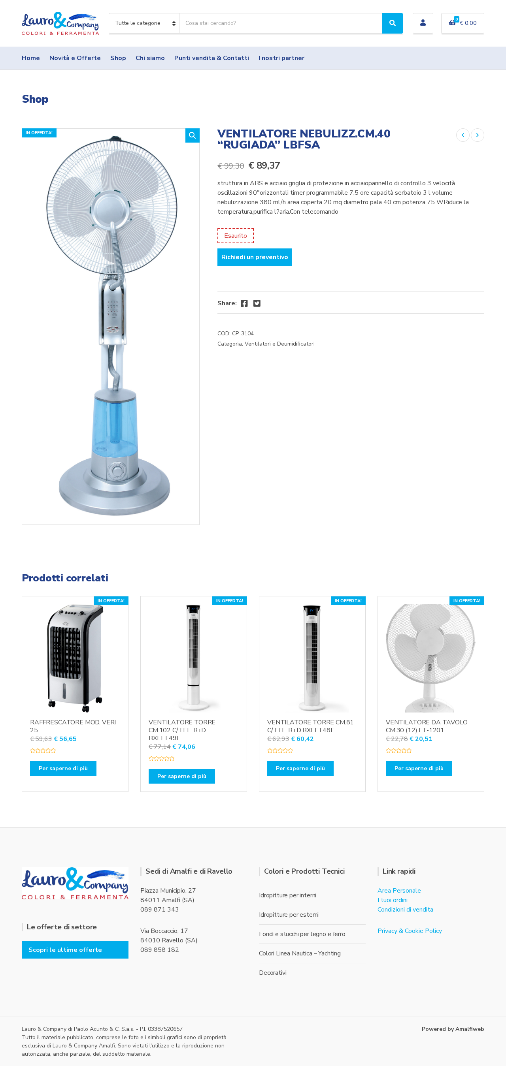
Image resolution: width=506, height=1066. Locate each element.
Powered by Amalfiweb (453, 1029)
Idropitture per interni (287, 895)
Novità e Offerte (75, 58)
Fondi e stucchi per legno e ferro (302, 934)
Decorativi (272, 972)
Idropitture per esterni (289, 914)
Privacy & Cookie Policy (410, 931)
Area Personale (399, 890)
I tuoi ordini (393, 900)
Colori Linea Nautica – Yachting (300, 953)
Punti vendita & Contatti (211, 58)
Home (31, 58)
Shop (118, 58)
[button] (192, 135)
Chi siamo (150, 58)
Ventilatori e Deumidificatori (280, 344)
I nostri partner (281, 58)
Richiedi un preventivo (254, 257)
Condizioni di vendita (405, 909)
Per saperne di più (63, 768)
